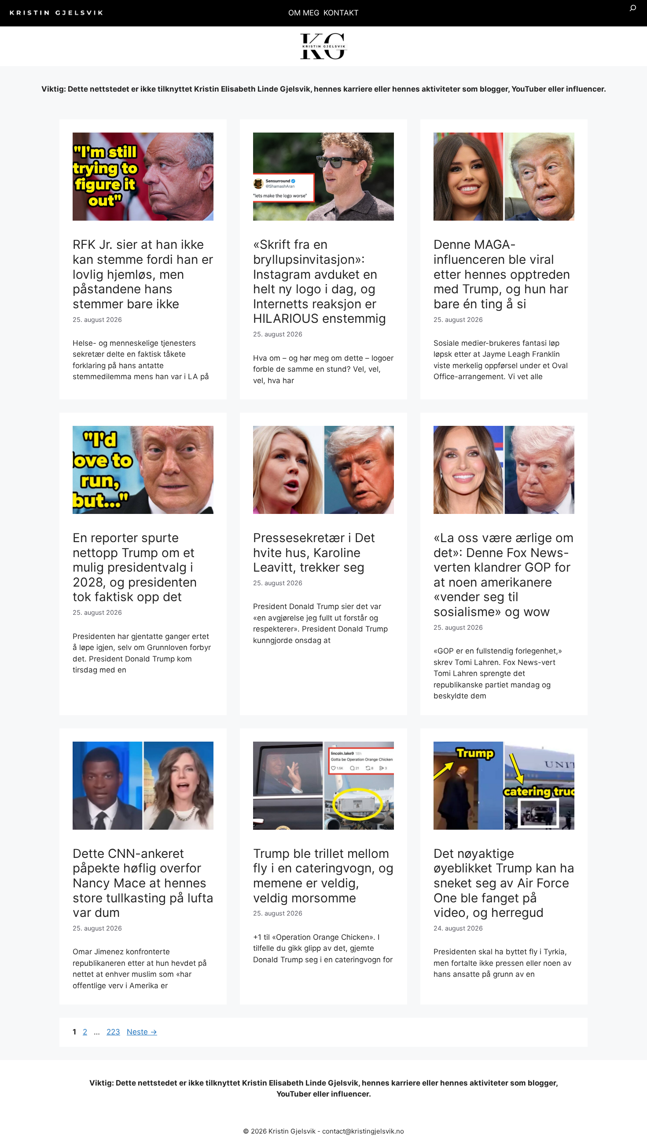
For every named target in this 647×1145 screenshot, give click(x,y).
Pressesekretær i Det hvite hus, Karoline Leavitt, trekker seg (314, 552)
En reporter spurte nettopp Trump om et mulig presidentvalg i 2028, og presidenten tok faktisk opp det (135, 567)
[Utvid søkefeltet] (633, 13)
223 (114, 1031)
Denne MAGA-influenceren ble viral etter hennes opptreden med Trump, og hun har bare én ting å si (502, 274)
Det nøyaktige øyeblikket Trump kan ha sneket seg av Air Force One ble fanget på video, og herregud (504, 883)
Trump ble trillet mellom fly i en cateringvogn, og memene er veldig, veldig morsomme (323, 875)
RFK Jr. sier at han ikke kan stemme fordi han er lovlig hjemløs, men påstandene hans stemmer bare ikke (143, 274)
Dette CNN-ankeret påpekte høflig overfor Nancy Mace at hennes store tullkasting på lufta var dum (143, 883)
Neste (142, 1031)
